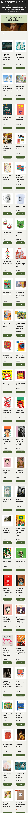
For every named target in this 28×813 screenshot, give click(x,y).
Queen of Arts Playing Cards (7, 293)
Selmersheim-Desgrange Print (20, 88)
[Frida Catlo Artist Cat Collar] (20, 224)
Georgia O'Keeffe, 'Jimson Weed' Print (20, 56)
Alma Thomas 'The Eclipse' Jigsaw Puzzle (20, 355)
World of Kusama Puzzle (7, 384)
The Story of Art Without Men (19, 119)
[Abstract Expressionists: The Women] (7, 138)
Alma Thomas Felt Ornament (7, 262)
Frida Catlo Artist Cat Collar (19, 234)
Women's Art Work (20, 147)
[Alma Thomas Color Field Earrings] (7, 224)
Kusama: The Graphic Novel (7, 411)
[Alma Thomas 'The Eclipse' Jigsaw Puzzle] (20, 346)
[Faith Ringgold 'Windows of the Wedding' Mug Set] (20, 168)
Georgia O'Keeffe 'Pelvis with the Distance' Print (7, 89)
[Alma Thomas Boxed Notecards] (20, 706)
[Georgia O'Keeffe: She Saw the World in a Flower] (20, 640)
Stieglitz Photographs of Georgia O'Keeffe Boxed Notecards (7, 684)
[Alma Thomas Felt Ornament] (7, 253)
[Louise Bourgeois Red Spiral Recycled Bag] (20, 253)
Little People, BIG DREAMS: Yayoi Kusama (7, 590)
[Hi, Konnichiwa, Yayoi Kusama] (20, 375)
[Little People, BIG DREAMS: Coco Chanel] (7, 610)
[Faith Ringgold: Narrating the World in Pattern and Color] (20, 520)
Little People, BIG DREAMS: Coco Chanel (7, 619)
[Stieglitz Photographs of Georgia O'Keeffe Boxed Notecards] (7, 673)
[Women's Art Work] (20, 138)
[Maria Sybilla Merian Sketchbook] (7, 795)
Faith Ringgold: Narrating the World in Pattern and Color (20, 532)
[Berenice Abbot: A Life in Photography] (20, 491)
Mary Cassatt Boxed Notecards (20, 775)
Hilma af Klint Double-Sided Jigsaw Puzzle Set (20, 295)
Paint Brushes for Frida (7, 562)
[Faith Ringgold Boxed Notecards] (7, 706)
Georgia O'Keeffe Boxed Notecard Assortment (7, 745)
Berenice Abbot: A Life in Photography (20, 501)
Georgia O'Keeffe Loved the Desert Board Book (20, 620)
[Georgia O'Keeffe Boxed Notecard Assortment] (7, 735)
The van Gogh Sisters (7, 500)
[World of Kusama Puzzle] (7, 375)
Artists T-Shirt (20, 206)
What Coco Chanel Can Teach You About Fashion (20, 442)
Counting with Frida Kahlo (20, 562)
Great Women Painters (7, 118)
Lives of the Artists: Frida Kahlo (7, 441)
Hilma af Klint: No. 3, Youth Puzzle (7, 324)
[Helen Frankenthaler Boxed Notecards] (20, 673)
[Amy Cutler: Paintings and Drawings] (20, 795)
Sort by (3, 34)
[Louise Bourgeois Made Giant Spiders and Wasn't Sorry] (7, 640)
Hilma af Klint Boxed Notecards (7, 775)
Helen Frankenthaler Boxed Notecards (20, 683)
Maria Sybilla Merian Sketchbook (7, 804)
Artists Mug (6, 206)
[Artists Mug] (7, 198)
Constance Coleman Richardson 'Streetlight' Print (6, 57)
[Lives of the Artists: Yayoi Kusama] (20, 402)
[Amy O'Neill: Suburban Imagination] (7, 520)
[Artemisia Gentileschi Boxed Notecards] (20, 735)
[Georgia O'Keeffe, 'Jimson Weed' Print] (20, 46)
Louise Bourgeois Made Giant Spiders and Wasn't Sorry (6, 652)
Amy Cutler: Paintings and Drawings (20, 804)
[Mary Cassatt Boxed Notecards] (20, 766)
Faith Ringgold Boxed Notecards (7, 715)
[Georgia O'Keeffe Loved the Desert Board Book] (20, 610)
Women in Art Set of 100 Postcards (7, 177)
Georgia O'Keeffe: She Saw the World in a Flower (20, 651)
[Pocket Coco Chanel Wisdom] (7, 462)
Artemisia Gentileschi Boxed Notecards (19, 745)
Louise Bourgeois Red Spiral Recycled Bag (20, 264)
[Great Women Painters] (7, 109)
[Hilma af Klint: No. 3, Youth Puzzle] (7, 315)
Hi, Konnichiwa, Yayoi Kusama (20, 384)
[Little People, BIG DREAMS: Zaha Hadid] (20, 580)
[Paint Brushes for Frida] (7, 553)
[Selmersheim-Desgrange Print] (20, 78)
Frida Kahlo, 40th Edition (19, 471)
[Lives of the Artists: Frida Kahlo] (7, 431)
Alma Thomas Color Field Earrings (7, 234)
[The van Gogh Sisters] (7, 491)
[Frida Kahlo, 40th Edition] (20, 462)
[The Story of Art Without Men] (20, 109)
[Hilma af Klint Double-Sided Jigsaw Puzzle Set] (20, 284)
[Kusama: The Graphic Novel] (7, 402)
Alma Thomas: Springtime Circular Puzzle (7, 355)
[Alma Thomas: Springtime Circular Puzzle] (7, 346)
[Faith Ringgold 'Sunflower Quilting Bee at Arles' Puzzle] (20, 315)
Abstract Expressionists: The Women (7, 148)
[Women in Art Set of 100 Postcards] (7, 168)
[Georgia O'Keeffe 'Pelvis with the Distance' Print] (7, 78)
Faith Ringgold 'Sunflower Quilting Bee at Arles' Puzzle (20, 325)
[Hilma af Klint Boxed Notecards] (7, 766)
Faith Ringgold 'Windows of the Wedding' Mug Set (20, 178)
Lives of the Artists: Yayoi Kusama (20, 412)
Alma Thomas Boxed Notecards (20, 715)
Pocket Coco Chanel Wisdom (6, 472)
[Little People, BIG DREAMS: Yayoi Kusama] (7, 580)
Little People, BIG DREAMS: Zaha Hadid (20, 590)
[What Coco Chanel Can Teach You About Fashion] (20, 431)
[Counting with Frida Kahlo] (20, 553)
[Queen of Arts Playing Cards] (7, 284)
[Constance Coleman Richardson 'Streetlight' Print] (7, 46)
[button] (22, 2)
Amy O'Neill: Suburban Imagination (6, 530)
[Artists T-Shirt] (20, 198)
